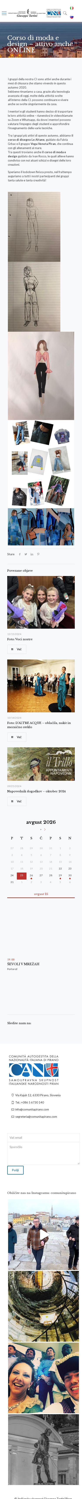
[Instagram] (73, 1264)
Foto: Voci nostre (20, 639)
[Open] (43, 1234)
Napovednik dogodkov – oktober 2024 (36, 791)
